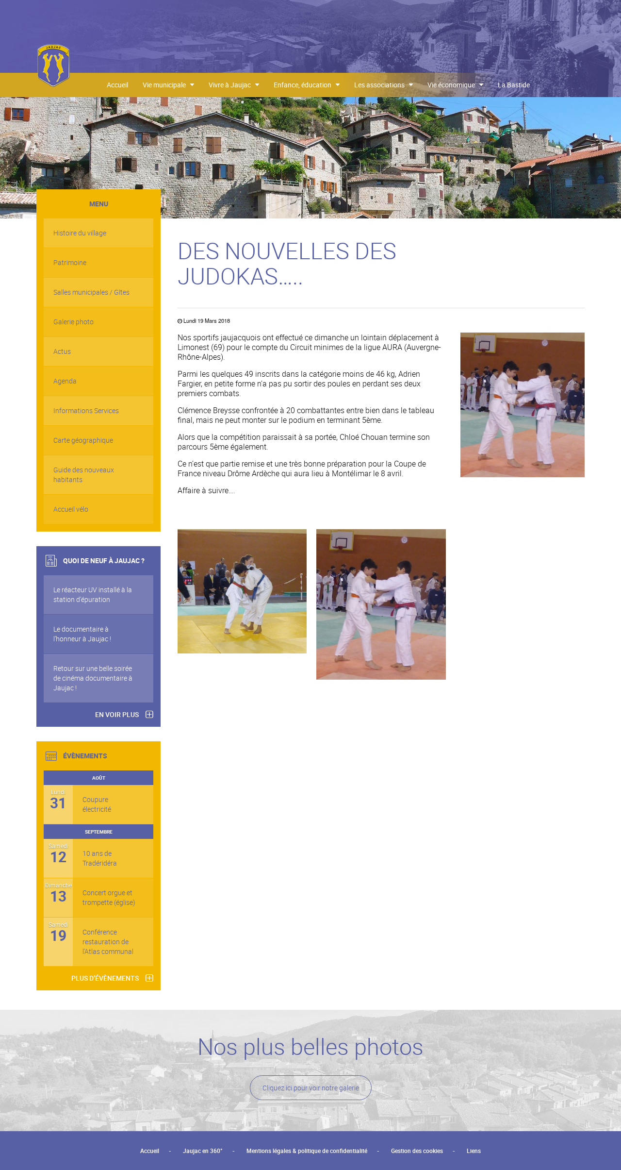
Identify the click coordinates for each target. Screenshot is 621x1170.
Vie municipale (166, 84)
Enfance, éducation (305, 84)
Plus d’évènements (105, 978)
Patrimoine (69, 262)
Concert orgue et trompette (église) (108, 897)
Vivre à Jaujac (232, 84)
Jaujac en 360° (203, 1150)
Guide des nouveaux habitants (83, 474)
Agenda (65, 380)
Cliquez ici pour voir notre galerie (310, 1087)
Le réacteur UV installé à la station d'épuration (92, 594)
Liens (474, 1150)
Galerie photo (73, 321)
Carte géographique (83, 440)
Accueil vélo (70, 509)
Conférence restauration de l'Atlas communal (107, 941)
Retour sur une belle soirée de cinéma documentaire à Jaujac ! (92, 678)
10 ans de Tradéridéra (99, 858)
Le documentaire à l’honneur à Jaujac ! (82, 633)
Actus (62, 351)
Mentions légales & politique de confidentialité (306, 1150)
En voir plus (117, 714)
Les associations (381, 84)
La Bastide (514, 84)
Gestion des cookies (417, 1150)
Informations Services (86, 410)
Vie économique (453, 84)
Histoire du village (79, 232)
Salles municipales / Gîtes (91, 292)
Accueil (117, 84)
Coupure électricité (96, 804)
